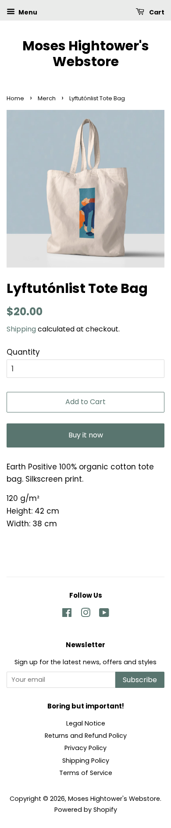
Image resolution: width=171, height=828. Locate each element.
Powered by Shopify (85, 809)
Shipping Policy (85, 760)
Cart (156, 12)
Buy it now (85, 435)
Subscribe (140, 680)
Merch (47, 98)
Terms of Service (85, 772)
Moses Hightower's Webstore (85, 54)
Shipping (21, 329)
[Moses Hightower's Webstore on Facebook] (67, 614)
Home (15, 98)
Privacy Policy (85, 747)
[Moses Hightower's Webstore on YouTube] (104, 614)
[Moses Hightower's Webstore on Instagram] (85, 614)
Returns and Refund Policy (86, 735)
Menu (27, 12)
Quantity (23, 352)
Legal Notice (85, 723)
